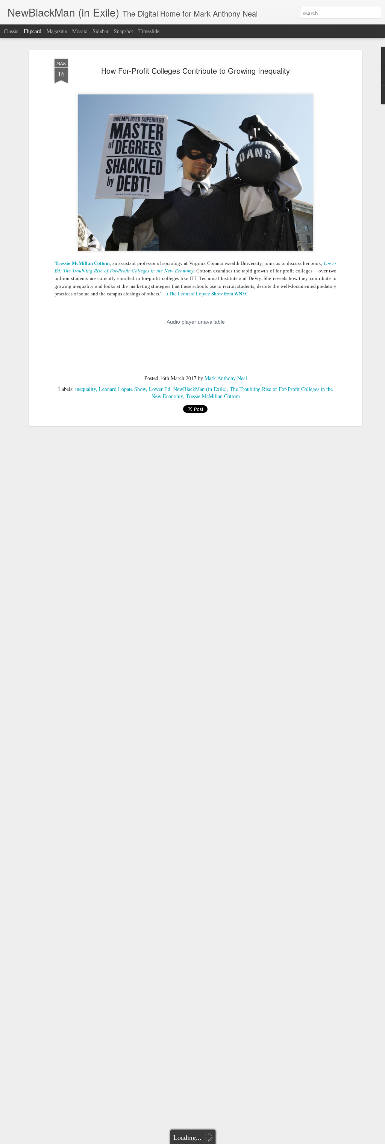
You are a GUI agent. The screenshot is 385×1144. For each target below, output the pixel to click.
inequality (85, 388)
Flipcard (32, 31)
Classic (11, 31)
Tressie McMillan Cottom (82, 262)
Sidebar (100, 31)
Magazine (57, 31)
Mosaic (79, 31)
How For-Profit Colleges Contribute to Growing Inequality (195, 70)
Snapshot (123, 31)
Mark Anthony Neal (226, 378)
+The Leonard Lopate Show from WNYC (207, 293)
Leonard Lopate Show (122, 388)
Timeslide (148, 31)
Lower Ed (159, 388)
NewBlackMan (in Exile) (200, 388)
